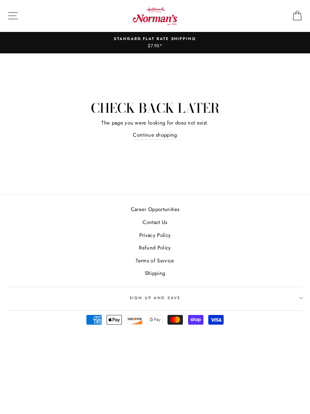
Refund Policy (155, 247)
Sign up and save (155, 298)
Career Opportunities (155, 209)
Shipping (155, 273)
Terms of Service (155, 260)
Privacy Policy (155, 235)
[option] (155, 42)
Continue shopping (155, 135)
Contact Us (154, 222)
